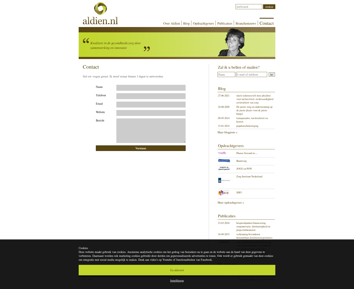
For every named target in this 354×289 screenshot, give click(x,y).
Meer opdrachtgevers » (231, 202)
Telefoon (101, 95)
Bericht (100, 120)
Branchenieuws (246, 23)
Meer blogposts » (227, 132)
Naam (99, 87)
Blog (186, 23)
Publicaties (224, 23)
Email (99, 103)
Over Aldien (171, 23)
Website (100, 112)
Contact (267, 23)
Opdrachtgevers (203, 23)
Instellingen (177, 280)
